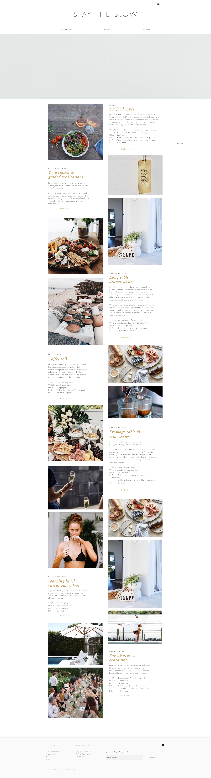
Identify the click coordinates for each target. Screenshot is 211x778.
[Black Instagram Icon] (158, 5)
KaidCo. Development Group (64, 769)
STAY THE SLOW (105, 14)
